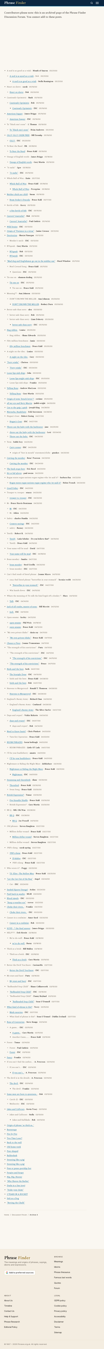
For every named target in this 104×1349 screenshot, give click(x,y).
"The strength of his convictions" (27, 658)
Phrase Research (12, 1322)
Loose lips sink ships (16, 373)
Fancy (9, 1057)
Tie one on (14, 282)
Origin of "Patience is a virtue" (20, 231)
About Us (8, 1300)
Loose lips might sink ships (22, 378)
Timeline (8, 1306)
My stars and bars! (18, 981)
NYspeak (14, 251)
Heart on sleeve (16, 92)
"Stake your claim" (15, 1189)
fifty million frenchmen (20, 346)
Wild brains (12, 226)
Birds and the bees (15, 669)
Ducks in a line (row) (16, 1185)
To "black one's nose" (19, 129)
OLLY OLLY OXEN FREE (18, 135)
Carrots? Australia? (16, 216)
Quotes (57, 1283)
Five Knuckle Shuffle (19, 800)
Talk (12, 601)
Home (6, 1215)
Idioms (57, 1267)
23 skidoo (16, 858)
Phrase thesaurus (62, 1272)
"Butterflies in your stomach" (25, 585)
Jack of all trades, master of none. (22, 606)
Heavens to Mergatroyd (20, 693)
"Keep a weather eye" (16, 902)
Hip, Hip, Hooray (14, 1176)
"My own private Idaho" (20, 637)
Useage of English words (21, 162)
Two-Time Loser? (14, 1138)
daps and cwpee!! (17, 720)
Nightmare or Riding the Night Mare (26, 769)
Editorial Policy (10, 1327)
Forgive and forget (15, 1172)
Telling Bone (12, 388)
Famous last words (63, 1277)
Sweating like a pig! (16, 1159)
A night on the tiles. (19, 357)
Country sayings (17, 523)
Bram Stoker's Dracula (20, 199)
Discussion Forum (19, 1215)
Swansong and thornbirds (18, 780)
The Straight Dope (18, 674)
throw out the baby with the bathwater (27, 432)
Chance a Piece (13, 643)
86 (11, 508)
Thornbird (14, 785)
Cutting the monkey (16, 458)
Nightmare (17, 774)
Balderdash (12, 1155)
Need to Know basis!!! (16, 731)
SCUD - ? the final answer (18, 928)
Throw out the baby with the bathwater (25, 427)
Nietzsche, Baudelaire (16, 412)
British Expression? (15, 795)
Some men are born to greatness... (22, 1094)
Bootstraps (12, 1129)
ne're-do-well (18, 943)
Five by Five (12, 1134)
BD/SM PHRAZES (14, 742)
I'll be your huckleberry (20, 758)
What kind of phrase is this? (19, 1007)
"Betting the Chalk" (16, 1202)
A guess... (16, 1032)
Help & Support (11, 1316)
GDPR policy (59, 1300)
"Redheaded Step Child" (20, 991)
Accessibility (60, 1316)
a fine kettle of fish (18, 210)
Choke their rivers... (15, 906)
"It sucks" (14, 172)
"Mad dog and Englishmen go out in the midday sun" (31, 261)
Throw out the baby (19, 436)
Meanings (58, 1261)
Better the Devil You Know (22, 970)
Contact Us (9, 1311)
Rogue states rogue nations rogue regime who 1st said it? (35, 482)
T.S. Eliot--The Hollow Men (22, 873)
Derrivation (12, 235)
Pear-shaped (12, 1151)
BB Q (12, 815)
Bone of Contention (16, 1022)
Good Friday (12, 488)
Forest (12, 1052)
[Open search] (91, 3)
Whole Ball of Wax (18, 183)
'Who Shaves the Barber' (18, 1181)
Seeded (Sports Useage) (17, 889)
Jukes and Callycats (16, 1109)
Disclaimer (59, 1322)
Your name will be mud (20, 553)
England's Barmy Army (22, 710)
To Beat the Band (17, 151)
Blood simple (13, 898)
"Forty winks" (13, 362)
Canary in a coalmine (19, 923)
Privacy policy (60, 1311)
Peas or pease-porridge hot (19, 1168)
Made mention (16, 1012)
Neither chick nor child (17, 194)
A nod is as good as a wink (22, 76)
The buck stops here (16, 468)
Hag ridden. (12, 330)
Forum (57, 1288)
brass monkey (16, 564)
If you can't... (18, 1072)
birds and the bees (18, 683)
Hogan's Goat (16, 421)
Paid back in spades (16, 894)
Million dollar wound (22, 836)
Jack (12, 612)
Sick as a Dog (13, 1198)
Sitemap (58, 1332)
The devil (14, 1083)
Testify (12, 538)
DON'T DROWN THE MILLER (25, 304)
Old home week (14, 1146)
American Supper (15, 113)
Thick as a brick (19, 959)
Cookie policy (60, 1306)
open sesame (15, 622)
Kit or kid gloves (14, 473)
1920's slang (15, 853)
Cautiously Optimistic (19, 103)
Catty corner (15, 447)
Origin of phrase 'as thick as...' (20, 1125)
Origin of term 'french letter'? (20, 399)
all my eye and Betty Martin (19, 403)
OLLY (12, 140)
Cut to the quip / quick (17, 407)
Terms (57, 1327)
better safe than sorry (22, 324)
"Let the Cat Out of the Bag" (20, 879)
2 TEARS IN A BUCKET (17, 1194)
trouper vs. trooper (18, 498)
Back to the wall (14, 1142)
